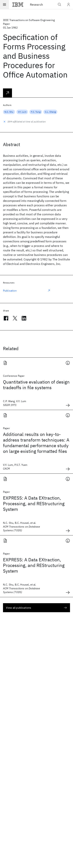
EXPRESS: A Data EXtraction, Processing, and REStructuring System (34, 503)
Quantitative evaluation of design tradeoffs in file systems (36, 384)
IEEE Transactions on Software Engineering (29, 20)
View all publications (18, 607)
